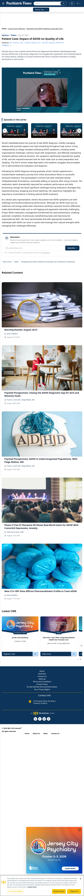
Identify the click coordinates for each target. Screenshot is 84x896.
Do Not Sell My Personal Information (42, 687)
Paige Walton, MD (28, 400)
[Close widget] (79, 829)
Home (4, 29)
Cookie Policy (32, 887)
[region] (42, 885)
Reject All (74, 891)
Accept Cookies (58, 891)
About (42, 671)
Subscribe (71, 248)
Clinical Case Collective (16, 29)
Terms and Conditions (42, 681)
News (45, 733)
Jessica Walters (12, 334)
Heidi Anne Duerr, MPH (15, 532)
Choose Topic (39, 10)
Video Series (7, 262)
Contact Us (42, 676)
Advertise (42, 674)
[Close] (80, 878)
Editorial (42, 679)
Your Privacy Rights (42, 689)
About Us (36, 733)
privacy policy (46, 253)
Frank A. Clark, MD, (14, 400)
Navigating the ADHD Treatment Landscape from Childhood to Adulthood (48, 262)
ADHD (16, 262)
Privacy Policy (42, 684)
